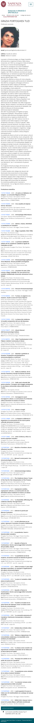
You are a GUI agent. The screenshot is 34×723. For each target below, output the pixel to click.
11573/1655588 (5, 353)
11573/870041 (5, 500)
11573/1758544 (5, 242)
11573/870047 (5, 543)
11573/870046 (5, 635)
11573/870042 (5, 510)
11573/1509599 (5, 382)
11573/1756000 (5, 204)
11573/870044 (5, 521)
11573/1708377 (5, 330)
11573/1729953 (5, 319)
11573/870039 (5, 579)
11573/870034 (5, 615)
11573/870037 (5, 628)
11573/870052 (5, 700)
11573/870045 (5, 671)
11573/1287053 (5, 397)
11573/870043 (5, 658)
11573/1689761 (5, 339)
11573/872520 (5, 489)
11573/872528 (5, 458)
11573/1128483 (5, 418)
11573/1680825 (5, 296)
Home (3, 15)
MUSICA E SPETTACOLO (13, 15)
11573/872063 (5, 478)
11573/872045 (5, 471)
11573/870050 (5, 590)
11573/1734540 (5, 193)
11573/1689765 (5, 372)
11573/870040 (5, 648)
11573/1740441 (5, 214)
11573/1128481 (5, 436)
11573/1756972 (5, 270)
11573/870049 (5, 691)
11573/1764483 (5, 231)
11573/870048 (5, 532)
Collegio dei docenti (25, 15)
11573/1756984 (5, 224)
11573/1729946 (5, 260)
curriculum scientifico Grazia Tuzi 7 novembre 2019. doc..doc (16, 713)
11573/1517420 (5, 409)
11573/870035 (5, 566)
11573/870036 (5, 603)
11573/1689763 (5, 288)
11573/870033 (5, 556)
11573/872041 (5, 447)
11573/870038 (5, 682)
